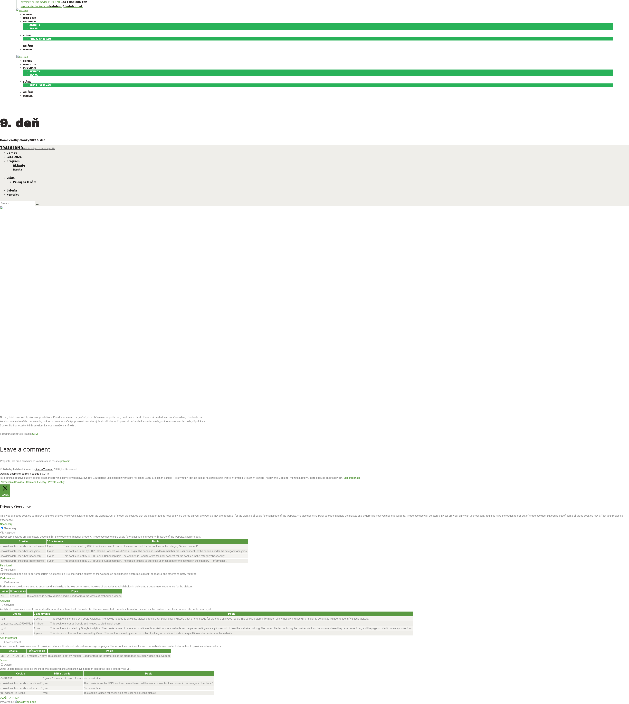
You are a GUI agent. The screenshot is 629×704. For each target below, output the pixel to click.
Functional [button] (6, 565)
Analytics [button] (5, 600)
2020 (33, 140)
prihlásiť (65, 461)
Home (4, 140)
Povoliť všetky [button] (56, 482)
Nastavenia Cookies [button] (12, 482)
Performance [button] (7, 578)
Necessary (10, 528)
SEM (35, 433)
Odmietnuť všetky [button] (36, 482)
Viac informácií (351, 477)
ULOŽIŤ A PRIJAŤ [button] (10, 697)
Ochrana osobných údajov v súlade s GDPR (24, 473)
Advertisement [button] (8, 637)
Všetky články (19, 140)
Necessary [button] (6, 524)
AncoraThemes (44, 469)
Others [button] (4, 660)
